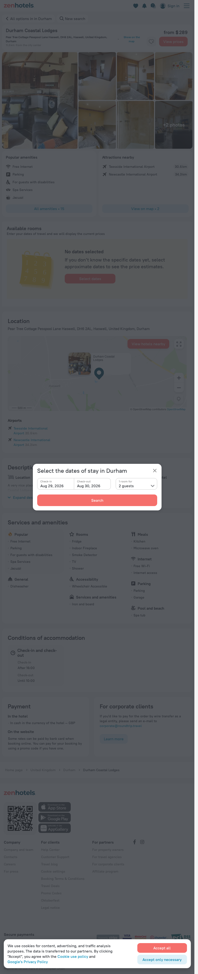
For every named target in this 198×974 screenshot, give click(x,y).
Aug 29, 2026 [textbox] (52, 485)
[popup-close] (155, 470)
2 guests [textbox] (126, 485)
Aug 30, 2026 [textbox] (88, 485)
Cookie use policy (72, 956)
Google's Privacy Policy (27, 961)
